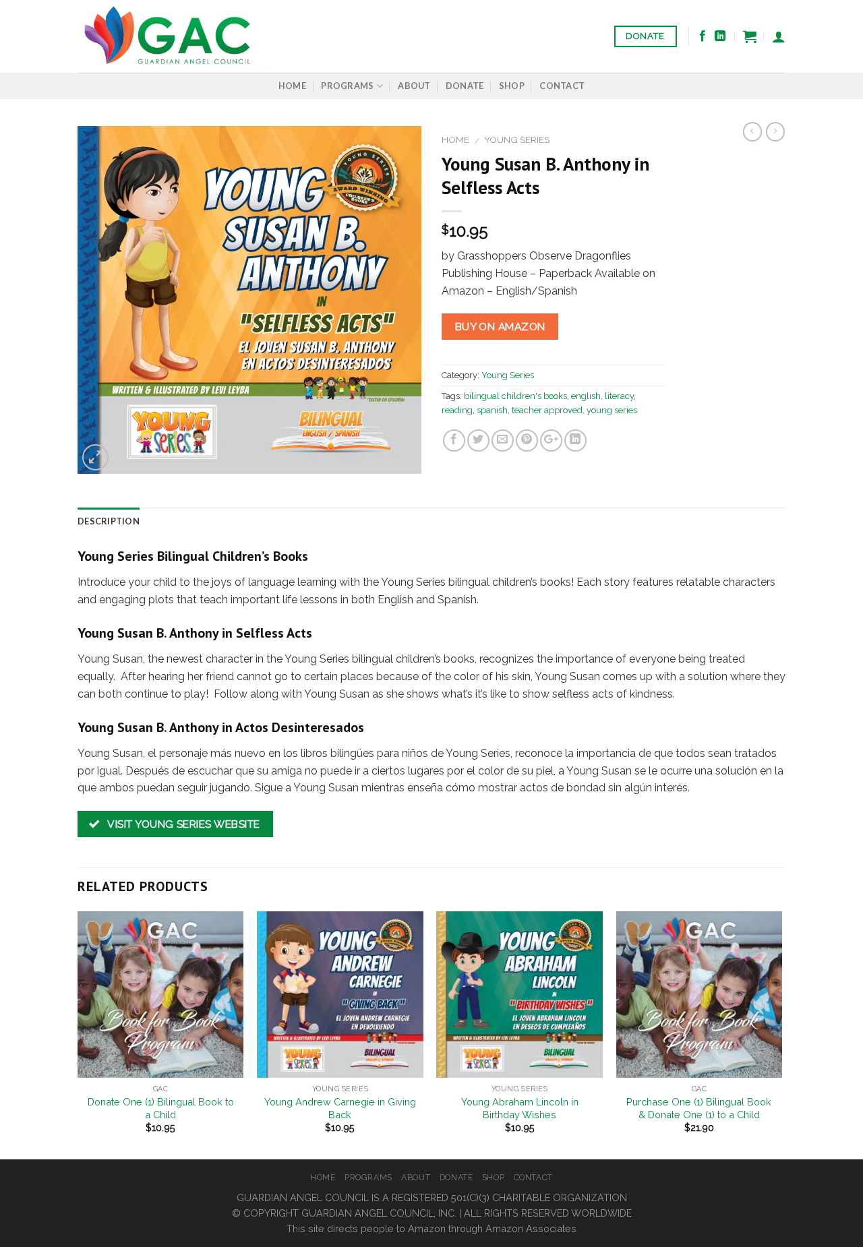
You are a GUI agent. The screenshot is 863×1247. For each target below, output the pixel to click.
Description (109, 521)
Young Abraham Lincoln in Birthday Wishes (519, 1108)
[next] (781, 1034)
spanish (492, 410)
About (414, 85)
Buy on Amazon (500, 326)
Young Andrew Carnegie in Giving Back (340, 1108)
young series (612, 410)
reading (457, 410)
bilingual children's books (515, 396)
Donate (465, 85)
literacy (619, 396)
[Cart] (749, 36)
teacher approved (547, 410)
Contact (562, 85)
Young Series (516, 139)
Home (292, 85)
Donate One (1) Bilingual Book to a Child (161, 1108)
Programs (347, 85)
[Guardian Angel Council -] (176, 36)
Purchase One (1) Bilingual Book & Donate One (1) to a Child (698, 1108)
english (586, 396)
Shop (512, 85)
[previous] (78, 1034)
